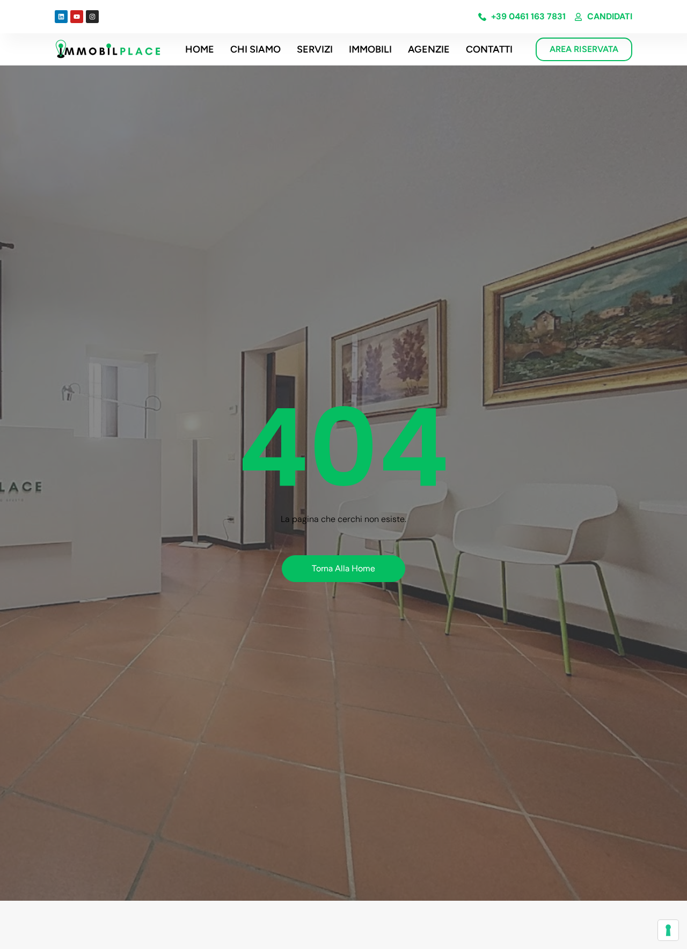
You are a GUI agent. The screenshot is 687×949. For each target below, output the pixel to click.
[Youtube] (76, 16)
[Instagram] (92, 16)
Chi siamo (255, 49)
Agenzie (429, 49)
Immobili (370, 49)
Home (199, 49)
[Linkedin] (61, 16)
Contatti (489, 49)
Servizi (315, 49)
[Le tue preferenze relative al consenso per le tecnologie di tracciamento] (668, 930)
